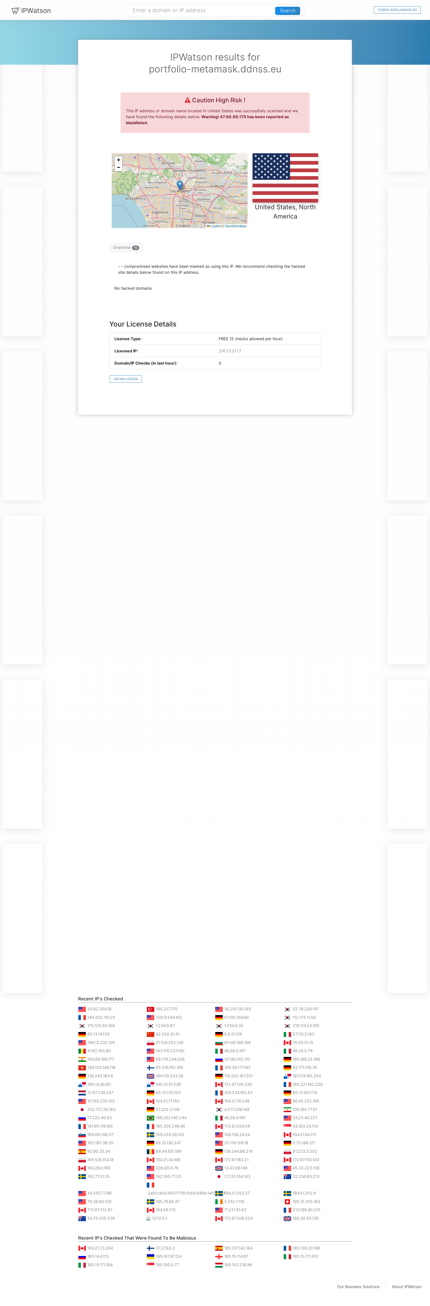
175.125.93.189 (100, 1025)
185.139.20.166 (305, 1248)
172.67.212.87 (99, 1209)
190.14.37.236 (168, 1084)
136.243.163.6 (99, 1075)
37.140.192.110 (236, 1059)
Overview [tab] (125, 247)
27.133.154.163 (237, 1176)
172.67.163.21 (236, 1159)
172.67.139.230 (237, 1084)
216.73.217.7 (230, 350)
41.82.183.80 (98, 1050)
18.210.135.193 (237, 1008)
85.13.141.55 (98, 1034)
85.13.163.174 (304, 1092)
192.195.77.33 (168, 1176)
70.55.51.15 (302, 1042)
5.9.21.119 (232, 1034)
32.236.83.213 (305, 1176)
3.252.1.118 (233, 1201)
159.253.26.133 (169, 1134)
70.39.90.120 (98, 1201)
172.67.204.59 (236, 1126)
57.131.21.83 (302, 1034)
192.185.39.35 (99, 1142)
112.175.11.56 (303, 1017)
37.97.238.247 (99, 1092)
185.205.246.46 (170, 1126)
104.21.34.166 (167, 1159)
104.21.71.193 (167, 1100)
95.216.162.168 (169, 1067)
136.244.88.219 (238, 1151)
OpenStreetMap (235, 226)
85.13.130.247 (168, 1142)
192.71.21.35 (98, 1176)
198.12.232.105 (100, 1042)
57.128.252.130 (169, 1042)
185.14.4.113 (97, 1256)
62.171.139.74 (304, 1067)
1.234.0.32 (233, 1025)
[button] (180, 185)
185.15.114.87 (235, 1256)
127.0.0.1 (159, 1218)
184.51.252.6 (303, 1193)
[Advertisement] (22, 97)
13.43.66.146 (235, 1167)
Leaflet (215, 226)
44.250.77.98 (98, 1193)
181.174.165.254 (306, 1075)
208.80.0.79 (166, 1167)
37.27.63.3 (165, 1248)
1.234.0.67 (165, 1025)
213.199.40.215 (306, 1209)
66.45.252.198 (305, 1100)
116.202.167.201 (238, 1075)
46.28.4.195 (234, 1117)
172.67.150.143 (305, 1159)
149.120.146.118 (100, 1067)
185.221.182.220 (307, 1084)
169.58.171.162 (237, 1067)
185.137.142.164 (238, 1248)
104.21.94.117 (303, 1134)
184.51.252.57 (236, 1193)
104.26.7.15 (165, 1209)
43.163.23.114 (304, 1126)
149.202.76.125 (100, 1017)
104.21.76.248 (236, 1100)
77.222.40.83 (99, 1117)
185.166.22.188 (305, 1059)
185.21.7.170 (166, 1008)
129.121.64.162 (168, 1017)
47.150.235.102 (100, 1100)
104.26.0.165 (98, 1167)
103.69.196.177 (100, 1059)
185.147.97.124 (168, 1256)
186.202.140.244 (171, 1117)
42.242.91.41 (167, 1034)
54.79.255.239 (100, 1218)
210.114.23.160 (305, 1025)
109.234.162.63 (238, 1092)
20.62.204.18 (98, 1008)
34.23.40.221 (304, 1117)
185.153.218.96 (237, 1264)
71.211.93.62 (235, 1209)
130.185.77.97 (304, 1109)
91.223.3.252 (304, 1151)
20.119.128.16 (235, 1142)
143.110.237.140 (169, 1050)
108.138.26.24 (236, 1134)
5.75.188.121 (303, 1142)
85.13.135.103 (168, 1092)
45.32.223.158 (305, 1167)
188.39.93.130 (305, 1218)
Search (288, 10)
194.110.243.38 (169, 1075)
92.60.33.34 (98, 1151)
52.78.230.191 (305, 1008)
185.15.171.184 (99, 1264)
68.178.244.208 (170, 1059)
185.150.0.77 (167, 1264)
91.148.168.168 (237, 1042)
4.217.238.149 (236, 1109)
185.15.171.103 (304, 1256)
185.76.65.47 (167, 1201)
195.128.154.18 (100, 1159)
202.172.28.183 (100, 1109)
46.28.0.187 (234, 1050)
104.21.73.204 (99, 1248)
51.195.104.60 (236, 1017)
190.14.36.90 (98, 1084)
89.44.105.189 (168, 1151)
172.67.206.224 (238, 1218)
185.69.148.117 (100, 1134)
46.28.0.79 (302, 1050)
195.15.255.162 (305, 1201)
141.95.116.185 (99, 1126)
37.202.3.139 (167, 1109)
